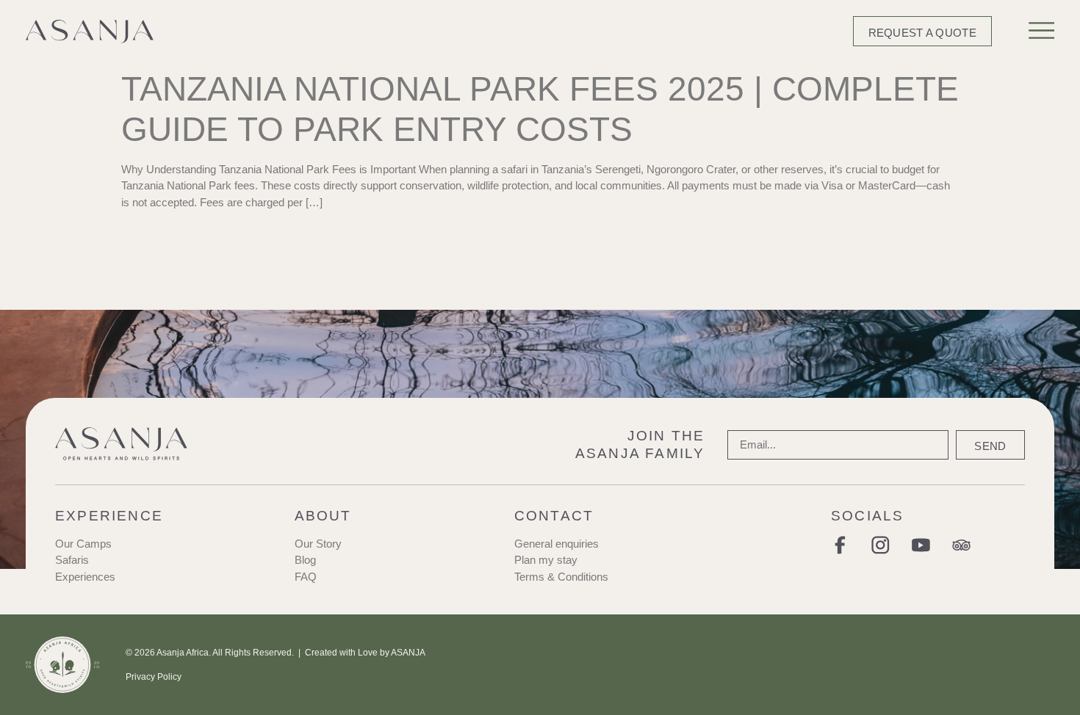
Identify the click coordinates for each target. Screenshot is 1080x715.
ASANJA (408, 652)
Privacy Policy (153, 677)
